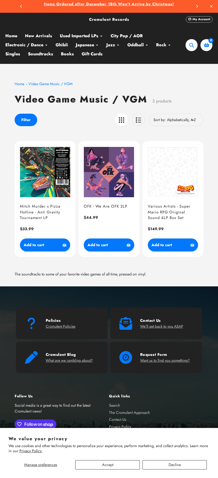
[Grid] (121, 119)
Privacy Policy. (30, 451)
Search (114, 405)
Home (19, 83)
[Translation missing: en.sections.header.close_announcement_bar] (211, 6)
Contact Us (117, 419)
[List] (138, 119)
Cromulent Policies (61, 326)
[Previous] (21, 6)
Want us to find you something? (165, 360)
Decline (175, 464)
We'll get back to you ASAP (161, 326)
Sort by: (159, 119)
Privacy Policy (120, 426)
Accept (107, 464)
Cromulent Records (109, 20)
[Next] (196, 6)
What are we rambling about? (69, 360)
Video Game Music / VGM (50, 83)
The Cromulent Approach (129, 412)
